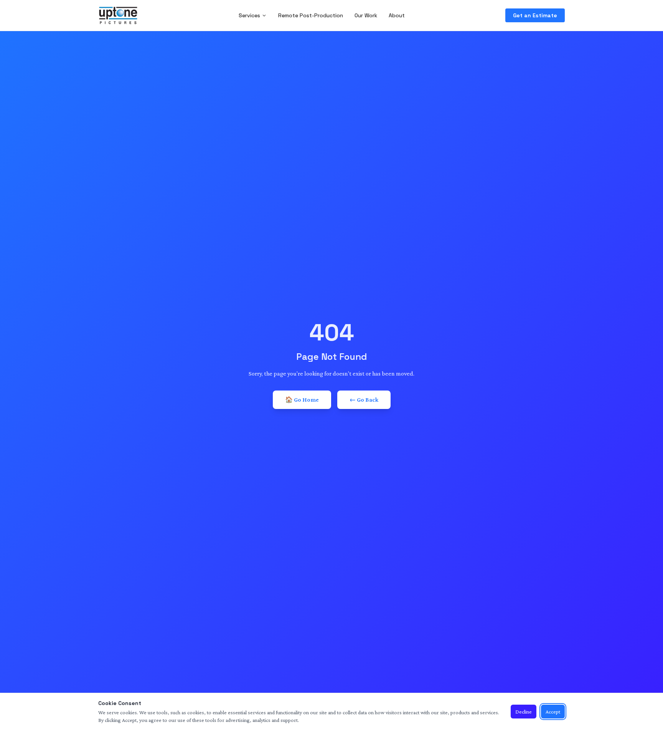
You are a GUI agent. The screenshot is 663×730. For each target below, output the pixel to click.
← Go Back (364, 399)
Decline (523, 711)
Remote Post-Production (310, 15)
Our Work (366, 15)
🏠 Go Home (302, 399)
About (397, 15)
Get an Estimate (535, 15)
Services (249, 15)
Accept (553, 711)
